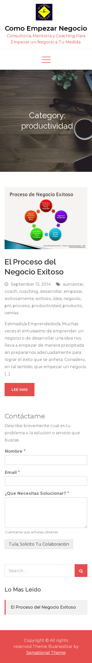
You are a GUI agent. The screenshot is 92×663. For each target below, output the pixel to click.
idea (57, 298)
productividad (46, 305)
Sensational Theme (46, 652)
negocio (72, 298)
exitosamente (19, 298)
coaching (28, 291)
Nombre (15, 451)
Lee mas (20, 389)
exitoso (43, 298)
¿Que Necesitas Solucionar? (37, 493)
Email (12, 472)
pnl (8, 305)
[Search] (81, 570)
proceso (21, 305)
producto (72, 305)
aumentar (73, 284)
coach (11, 291)
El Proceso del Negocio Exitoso (43, 607)
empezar (73, 291)
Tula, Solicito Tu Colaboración (39, 544)
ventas (12, 312)
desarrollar (51, 291)
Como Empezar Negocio (46, 28)
